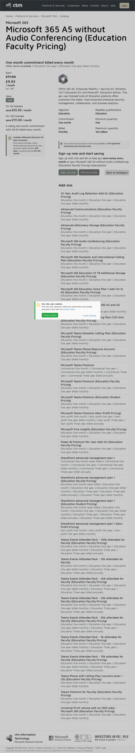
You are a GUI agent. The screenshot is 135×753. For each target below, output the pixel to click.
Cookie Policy (69, 309)
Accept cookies (49, 315)
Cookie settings (89, 315)
